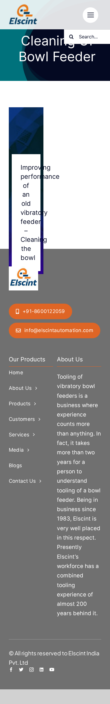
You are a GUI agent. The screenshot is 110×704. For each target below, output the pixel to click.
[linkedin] (41, 669)
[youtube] (51, 669)
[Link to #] (90, 15)
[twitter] (21, 669)
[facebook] (11, 669)
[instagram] (31, 669)
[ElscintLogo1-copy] (23, 7)
